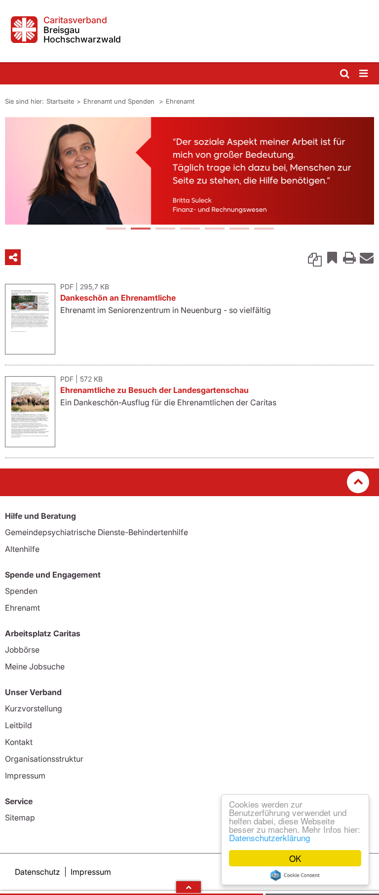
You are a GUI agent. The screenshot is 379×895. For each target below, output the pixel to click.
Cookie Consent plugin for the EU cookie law (295, 875)
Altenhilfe (22, 549)
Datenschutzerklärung (269, 837)
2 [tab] (140, 229)
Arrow (188, 887)
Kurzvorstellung (33, 708)
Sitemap (20, 817)
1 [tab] (115, 229)
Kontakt (19, 742)
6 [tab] (239, 229)
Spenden (21, 591)
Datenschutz (37, 872)
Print (349, 257)
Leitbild (18, 725)
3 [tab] (165, 229)
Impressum (25, 775)
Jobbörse (22, 650)
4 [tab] (189, 229)
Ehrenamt (180, 101)
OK (295, 858)
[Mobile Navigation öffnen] (364, 73)
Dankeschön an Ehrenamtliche (118, 298)
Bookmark (332, 257)
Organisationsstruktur (44, 759)
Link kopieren (314, 257)
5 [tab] (214, 229)
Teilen (13, 257)
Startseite (60, 101)
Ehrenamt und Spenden (119, 101)
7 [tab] (263, 229)
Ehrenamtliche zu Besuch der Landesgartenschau (154, 390)
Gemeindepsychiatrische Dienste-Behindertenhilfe (96, 532)
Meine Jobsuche (35, 666)
